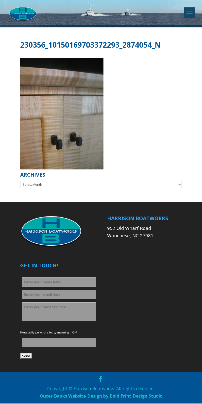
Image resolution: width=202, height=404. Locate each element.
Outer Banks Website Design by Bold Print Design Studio (101, 396)
